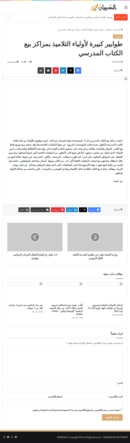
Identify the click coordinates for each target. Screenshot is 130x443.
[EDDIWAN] (104, 7)
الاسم (119, 383)
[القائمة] (126, 8)
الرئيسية (117, 29)
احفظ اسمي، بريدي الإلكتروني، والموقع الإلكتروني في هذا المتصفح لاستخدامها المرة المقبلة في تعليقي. (76, 410)
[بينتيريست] (55, 70)
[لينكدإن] (63, 70)
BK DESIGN (122, 437)
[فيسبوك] (78, 70)
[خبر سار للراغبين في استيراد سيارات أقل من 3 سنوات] (25, 292)
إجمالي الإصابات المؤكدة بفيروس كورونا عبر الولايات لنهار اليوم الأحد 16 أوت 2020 (105, 308)
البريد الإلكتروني (115, 396)
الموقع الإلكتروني (55, 396)
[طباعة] (41, 70)
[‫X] (70, 70)
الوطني (108, 29)
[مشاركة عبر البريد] (48, 70)
